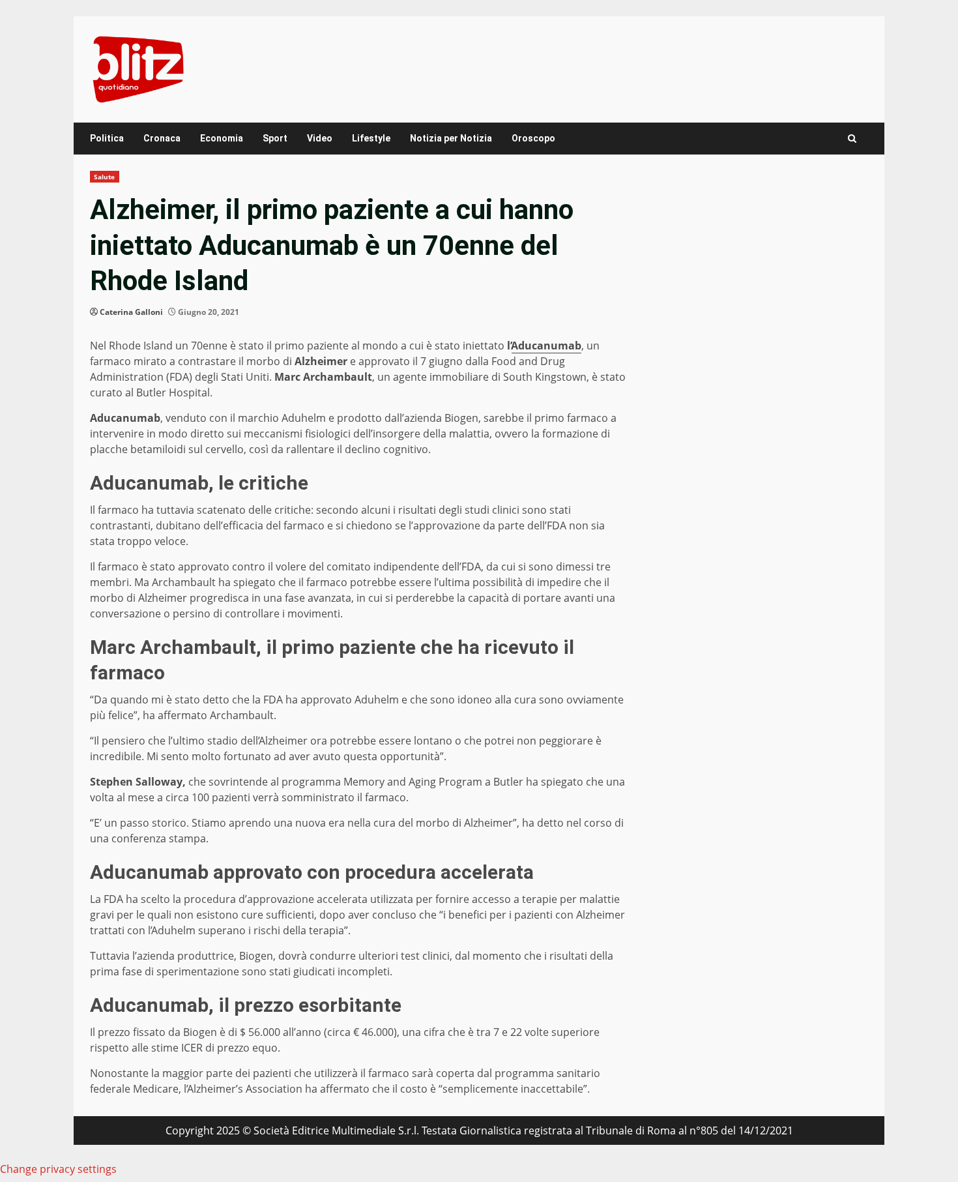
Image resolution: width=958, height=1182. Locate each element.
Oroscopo (533, 138)
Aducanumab (546, 345)
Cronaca (162, 138)
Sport (275, 138)
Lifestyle (371, 138)
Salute (104, 176)
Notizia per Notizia (451, 138)
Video (319, 138)
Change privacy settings (58, 1169)
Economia (221, 138)
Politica (107, 138)
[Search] (852, 138)
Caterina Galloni (131, 312)
